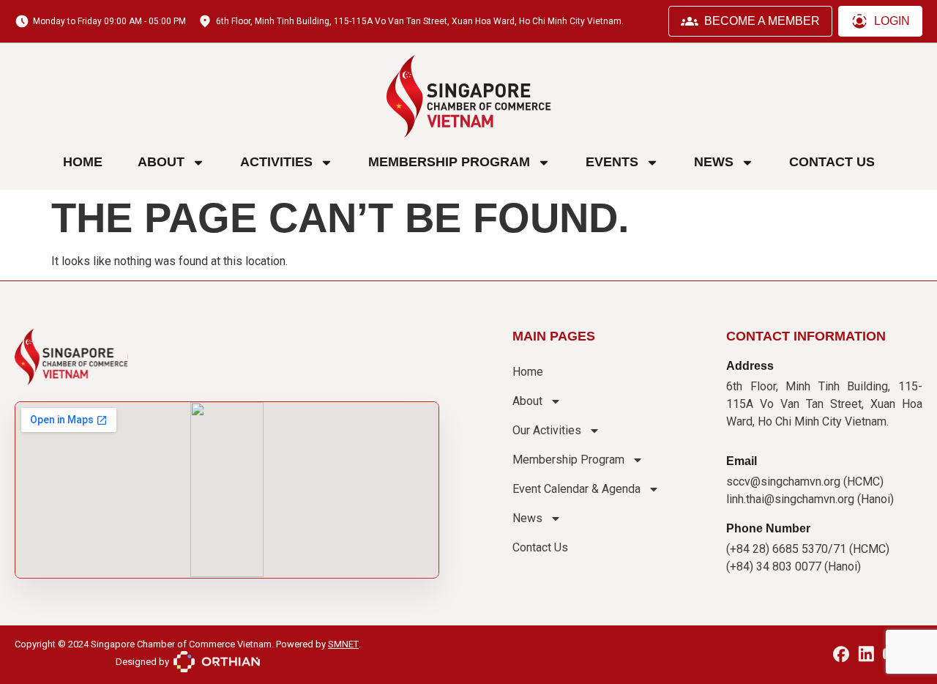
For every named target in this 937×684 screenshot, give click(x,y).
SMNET (343, 644)
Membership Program (449, 162)
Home (82, 162)
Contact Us (832, 162)
